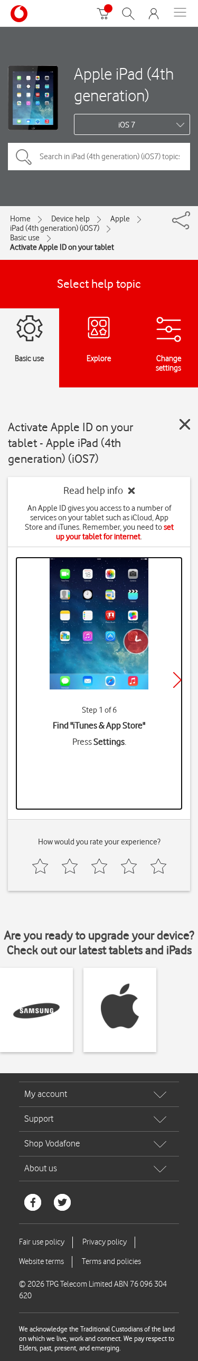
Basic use (25, 237)
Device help (70, 218)
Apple (120, 218)
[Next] (177, 680)
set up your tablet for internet (115, 531)
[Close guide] (185, 424)
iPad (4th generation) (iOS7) (54, 228)
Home (20, 218)
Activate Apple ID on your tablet (62, 247)
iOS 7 (126, 125)
